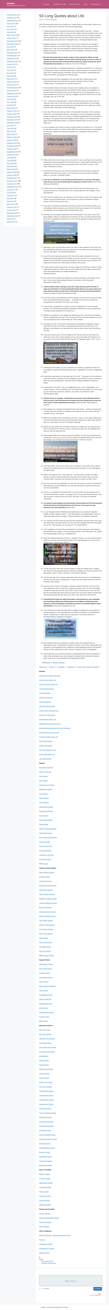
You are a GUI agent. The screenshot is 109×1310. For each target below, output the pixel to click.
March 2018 (11, 169)
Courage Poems (44, 973)
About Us (52, 667)
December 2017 (12, 178)
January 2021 (11, 85)
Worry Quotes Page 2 (47, 1261)
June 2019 (10, 128)
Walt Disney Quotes (46, 890)
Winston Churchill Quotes (47, 885)
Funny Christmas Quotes (47, 1113)
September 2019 (12, 122)
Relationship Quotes (46, 811)
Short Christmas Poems (47, 1135)
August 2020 (11, 96)
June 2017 (10, 195)
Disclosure (71, 667)
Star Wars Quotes (45, 859)
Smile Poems (43, 1008)
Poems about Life (45, 999)
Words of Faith (44, 1253)
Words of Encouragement (47, 829)
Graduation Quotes (45, 1161)
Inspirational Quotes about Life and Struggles (54, 728)
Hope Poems (43, 990)
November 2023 (12, 15)
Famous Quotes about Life (48, 684)
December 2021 (12, 53)
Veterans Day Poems (46, 1104)
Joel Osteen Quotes (46, 920)
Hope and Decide (45, 1222)
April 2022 (10, 47)
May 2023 (10, 29)
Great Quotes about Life (47, 719)
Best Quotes (43, 781)
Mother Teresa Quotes (46, 925)
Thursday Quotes (45, 1187)
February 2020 (12, 111)
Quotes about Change (46, 785)
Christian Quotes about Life (48, 737)
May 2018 (10, 163)
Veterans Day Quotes (46, 1100)
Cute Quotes (43, 776)
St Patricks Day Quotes (47, 1052)
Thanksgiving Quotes (46, 1091)
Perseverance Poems (46, 1012)
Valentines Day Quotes (47, 1038)
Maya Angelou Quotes (46, 872)
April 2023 (10, 32)
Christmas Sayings (45, 1117)
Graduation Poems (45, 1157)
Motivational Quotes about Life (49, 724)
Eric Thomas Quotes (46, 929)
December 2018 (12, 143)
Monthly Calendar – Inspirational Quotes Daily (54, 1235)
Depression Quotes (45, 789)
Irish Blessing (43, 1056)
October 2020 (11, 90)
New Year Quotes (45, 1034)
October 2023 (11, 18)
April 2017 (10, 201)
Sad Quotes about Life (47, 754)
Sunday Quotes (44, 1200)
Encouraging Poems (46, 977)
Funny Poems (43, 982)
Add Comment (97, 1288)
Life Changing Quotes (46, 689)
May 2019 (10, 131)
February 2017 (12, 207)
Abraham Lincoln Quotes (47, 912)
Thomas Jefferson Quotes (48, 903)
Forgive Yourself (44, 1213)
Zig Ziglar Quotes (45, 947)
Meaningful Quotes (45, 833)
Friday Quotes (44, 1192)
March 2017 (11, 204)
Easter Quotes (44, 1060)
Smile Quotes (43, 824)
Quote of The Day (45, 772)
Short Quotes (43, 815)
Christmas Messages (46, 1126)
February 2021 (12, 82)
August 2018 (11, 155)
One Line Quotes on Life (47, 750)
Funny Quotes (44, 802)
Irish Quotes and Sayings (47, 1047)
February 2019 (12, 137)
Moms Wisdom (44, 1227)
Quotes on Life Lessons (47, 715)
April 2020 (10, 105)
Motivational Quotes (46, 807)
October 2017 (11, 184)
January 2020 (11, 114)
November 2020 (12, 87)
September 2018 (12, 152)
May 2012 (10, 219)
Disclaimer (61, 667)
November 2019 (12, 120)
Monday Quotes (44, 1174)
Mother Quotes (44, 1073)
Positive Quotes (95, 4)
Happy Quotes (44, 798)
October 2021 (11, 58)
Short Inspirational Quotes (48, 837)
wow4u (10, 3)
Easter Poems (44, 1065)
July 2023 (10, 26)
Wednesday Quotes (46, 1183)
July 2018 (10, 157)
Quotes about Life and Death (49, 732)
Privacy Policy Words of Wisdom (88, 667)
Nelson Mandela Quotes (47, 916)
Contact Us (43, 667)
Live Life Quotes (44, 693)
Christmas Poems (45, 1130)
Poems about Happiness (47, 986)
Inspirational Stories (46, 1244)
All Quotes (46, 4)
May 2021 (10, 73)
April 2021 (10, 76)
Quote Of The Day (74, 4)
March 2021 (11, 79)
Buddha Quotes (44, 877)
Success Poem (44, 1017)
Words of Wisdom (59, 662)
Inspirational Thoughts (46, 1248)
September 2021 (12, 61)
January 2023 (11, 38)
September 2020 (12, 93)
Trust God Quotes (45, 850)
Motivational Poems (46, 1004)
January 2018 (11, 175)
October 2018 (11, 149)
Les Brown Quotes (45, 881)
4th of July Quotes (45, 1087)
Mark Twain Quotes (45, 934)
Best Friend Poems (45, 969)
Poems (85, 4)
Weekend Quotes (45, 1205)
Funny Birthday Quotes (47, 1148)
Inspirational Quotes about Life (49, 676)
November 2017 (12, 181)
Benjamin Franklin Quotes (48, 899)
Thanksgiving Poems (46, 1095)
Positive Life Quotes (46, 697)
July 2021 (10, 67)
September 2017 (12, 187)
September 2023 (12, 20)
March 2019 (11, 134)
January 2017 (11, 210)
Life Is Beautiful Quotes (47, 706)
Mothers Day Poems (46, 1069)
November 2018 (12, 146)
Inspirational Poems (46, 995)
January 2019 (11, 140)
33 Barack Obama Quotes (48, 1263)
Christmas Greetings (46, 1122)
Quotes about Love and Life (48, 711)
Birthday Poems (44, 1152)
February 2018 (12, 172)
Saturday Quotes (45, 1196)
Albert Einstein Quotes (47, 894)
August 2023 (11, 23)
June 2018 (10, 160)
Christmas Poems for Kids (48, 1139)
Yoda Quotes (43, 938)
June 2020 (10, 102)
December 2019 (12, 117)
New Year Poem (44, 1030)
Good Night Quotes (45, 820)
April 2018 (10, 166)
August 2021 (11, 64)
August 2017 (11, 190)
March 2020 (11, 108)
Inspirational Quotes (46, 767)
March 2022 (11, 50)
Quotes (48, 662)
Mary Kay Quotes (45, 951)
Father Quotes (44, 1078)
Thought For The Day (59, 4)
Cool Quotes (43, 794)
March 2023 (11, 35)
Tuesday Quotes (44, 1178)
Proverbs (42, 1240)
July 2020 (10, 99)
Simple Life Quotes (45, 746)
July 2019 (10, 125)
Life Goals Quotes (45, 759)
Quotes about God (45, 846)
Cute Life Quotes (45, 702)
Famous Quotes (48, 955)
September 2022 (12, 44)
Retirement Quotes (45, 1165)
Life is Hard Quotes (45, 741)
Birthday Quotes (44, 1143)
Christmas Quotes (45, 1108)
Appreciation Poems (46, 964)
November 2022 (12, 41)
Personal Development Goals (49, 1218)
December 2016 (12, 213)
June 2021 (10, 70)
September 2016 (12, 216)
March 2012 (11, 222)
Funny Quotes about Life (47, 680)
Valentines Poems (45, 1043)
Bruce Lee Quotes (45, 907)
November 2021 (12, 55)
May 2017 (10, 198)
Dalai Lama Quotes (45, 942)
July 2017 (10, 192)
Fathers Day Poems (46, 1082)
